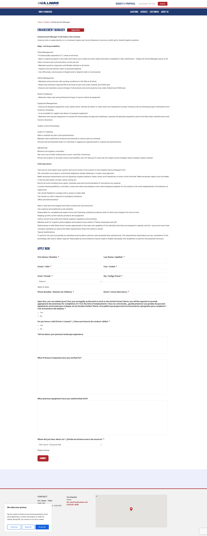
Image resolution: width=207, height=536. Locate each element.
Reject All (28, 527)
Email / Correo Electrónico (116, 292)
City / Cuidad (110, 266)
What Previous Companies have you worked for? (60, 358)
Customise (14, 527)
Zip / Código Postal (113, 276)
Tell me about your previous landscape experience (60, 334)
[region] (28, 518)
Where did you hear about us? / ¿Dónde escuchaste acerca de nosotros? (71, 439)
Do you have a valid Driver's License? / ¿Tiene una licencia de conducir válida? (74, 321)
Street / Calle (44, 266)
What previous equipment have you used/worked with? (63, 398)
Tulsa (40, 22)
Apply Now (75, 30)
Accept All (42, 527)
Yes (41, 313)
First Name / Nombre (48, 257)
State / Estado (45, 276)
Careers (46, 22)
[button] (131, 509)
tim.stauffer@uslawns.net (77, 502)
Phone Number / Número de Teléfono (56, 292)
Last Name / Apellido (114, 257)
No (41, 316)
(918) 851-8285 (73, 505)
